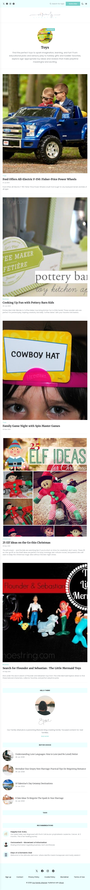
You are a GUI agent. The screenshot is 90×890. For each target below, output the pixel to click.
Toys (4, 176)
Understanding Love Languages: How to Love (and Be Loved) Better (46, 754)
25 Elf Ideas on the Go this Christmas (26, 542)
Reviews (6, 299)
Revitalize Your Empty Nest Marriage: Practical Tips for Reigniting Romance (50, 769)
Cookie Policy (49, 877)
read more (45, 736)
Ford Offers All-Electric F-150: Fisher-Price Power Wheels (39, 179)
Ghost (61, 883)
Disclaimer (64, 877)
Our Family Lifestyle (39, 883)
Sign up (8, 877)
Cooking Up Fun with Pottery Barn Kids (28, 302)
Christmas (7, 539)
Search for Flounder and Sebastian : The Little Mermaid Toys (42, 668)
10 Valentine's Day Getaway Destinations (34, 783)
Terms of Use (79, 877)
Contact (19, 877)
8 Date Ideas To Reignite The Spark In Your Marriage (39, 798)
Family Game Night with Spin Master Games (31, 426)
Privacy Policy (33, 877)
